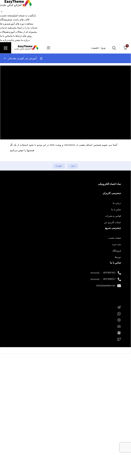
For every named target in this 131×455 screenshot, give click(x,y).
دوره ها (16, 23)
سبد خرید (116, 244)
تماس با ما (16, 36)
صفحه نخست (18, 15)
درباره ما (15, 40)
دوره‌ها (118, 257)
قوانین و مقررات (113, 216)
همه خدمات (18, 27)
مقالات (18, 32)
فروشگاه (14, 19)
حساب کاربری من (112, 222)
